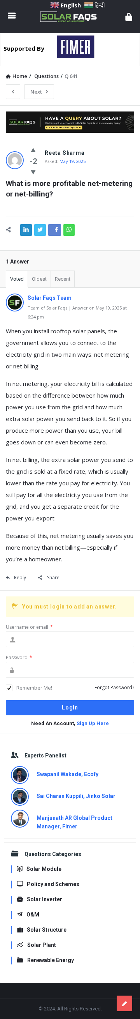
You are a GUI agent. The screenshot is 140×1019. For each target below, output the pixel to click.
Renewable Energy (50, 960)
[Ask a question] (124, 1003)
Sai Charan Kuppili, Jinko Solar (76, 796)
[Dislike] (33, 172)
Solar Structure (46, 930)
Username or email (29, 627)
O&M (32, 914)
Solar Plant (41, 945)
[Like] (33, 150)
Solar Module (43, 869)
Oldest (39, 279)
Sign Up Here (93, 723)
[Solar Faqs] (70, 16)
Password (19, 657)
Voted (17, 279)
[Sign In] (128, 16)
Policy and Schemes (53, 884)
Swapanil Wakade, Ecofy (67, 774)
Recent (62, 279)
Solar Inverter (44, 899)
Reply (20, 577)
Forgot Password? (114, 687)
